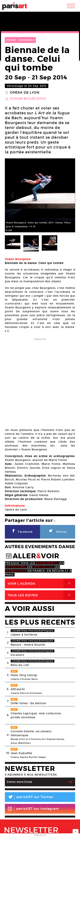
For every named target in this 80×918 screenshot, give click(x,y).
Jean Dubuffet (21, 753)
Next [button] (67, 195)
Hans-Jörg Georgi (24, 675)
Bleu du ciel (20, 665)
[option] (40, 195)
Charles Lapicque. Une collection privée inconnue (36, 715)
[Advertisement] (40, 382)
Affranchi (18, 689)
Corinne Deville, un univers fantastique (31, 733)
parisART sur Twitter (31, 797)
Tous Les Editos (40, 595)
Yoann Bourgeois (28, 99)
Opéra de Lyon (24, 93)
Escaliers (17, 655)
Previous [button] (13, 195)
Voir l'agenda (40, 583)
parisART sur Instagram (37, 809)
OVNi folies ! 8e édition (28, 703)
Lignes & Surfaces (24, 634)
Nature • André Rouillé (28, 644)
